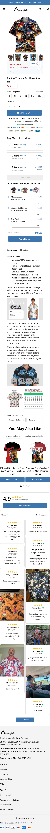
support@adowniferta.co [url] (16, 738)
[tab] (21, 486)
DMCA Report (26, 823)
